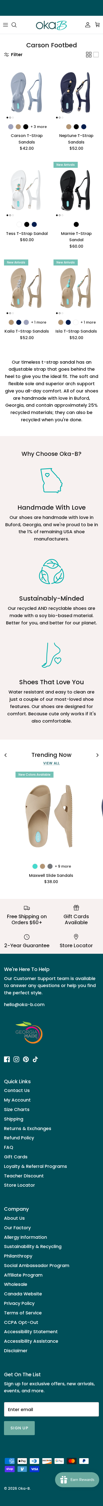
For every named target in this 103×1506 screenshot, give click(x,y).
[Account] (86, 24)
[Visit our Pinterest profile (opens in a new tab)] (26, 1059)
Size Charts (17, 1109)
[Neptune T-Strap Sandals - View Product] (76, 92)
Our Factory (17, 1227)
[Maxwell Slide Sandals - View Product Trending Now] (51, 816)
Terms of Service (23, 1313)
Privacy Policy (19, 1303)
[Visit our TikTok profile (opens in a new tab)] (35, 1059)
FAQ (8, 1147)
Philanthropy (18, 1256)
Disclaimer (16, 1350)
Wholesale (15, 1284)
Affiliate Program (23, 1275)
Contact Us (17, 1090)
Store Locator (19, 1185)
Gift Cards (16, 1157)
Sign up (19, 1428)
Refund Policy (19, 1138)
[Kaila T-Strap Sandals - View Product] (27, 288)
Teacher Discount (24, 1176)
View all (51, 763)
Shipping (13, 1119)
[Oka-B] (51, 24)
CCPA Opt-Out (21, 1322)
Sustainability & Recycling (33, 1246)
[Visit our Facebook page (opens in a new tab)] (7, 1059)
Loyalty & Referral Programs (35, 1166)
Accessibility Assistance (31, 1341)
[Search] (16, 24)
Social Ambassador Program (36, 1265)
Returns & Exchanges (27, 1128)
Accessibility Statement (31, 1331)
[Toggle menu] (5, 24)
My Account (17, 1100)
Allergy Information (25, 1237)
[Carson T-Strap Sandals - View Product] (27, 92)
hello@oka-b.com (24, 1004)
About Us (14, 1218)
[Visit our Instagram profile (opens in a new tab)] (16, 1059)
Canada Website (23, 1294)
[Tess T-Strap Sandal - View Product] (27, 190)
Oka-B (24, 1488)
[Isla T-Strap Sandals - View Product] (76, 288)
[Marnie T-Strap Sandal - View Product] (76, 190)
